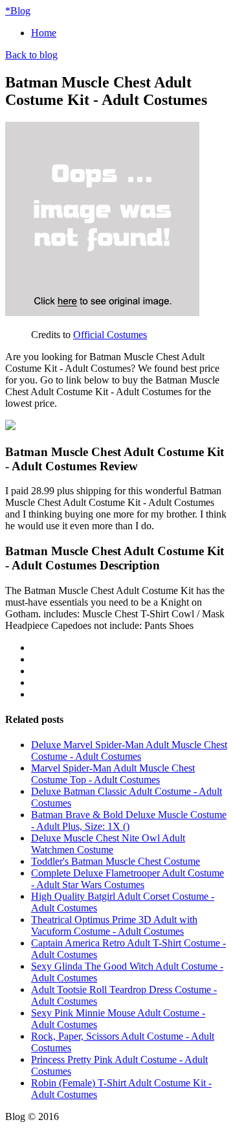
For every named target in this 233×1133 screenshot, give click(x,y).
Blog (17, 10)
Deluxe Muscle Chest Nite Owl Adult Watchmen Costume (108, 843)
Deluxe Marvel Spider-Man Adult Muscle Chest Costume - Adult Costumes (129, 750)
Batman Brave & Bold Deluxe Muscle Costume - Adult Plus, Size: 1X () (129, 820)
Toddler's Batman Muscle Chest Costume (115, 861)
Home (43, 32)
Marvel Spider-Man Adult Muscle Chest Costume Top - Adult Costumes (113, 773)
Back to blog (31, 54)
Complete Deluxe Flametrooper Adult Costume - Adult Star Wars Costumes (127, 878)
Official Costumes (110, 334)
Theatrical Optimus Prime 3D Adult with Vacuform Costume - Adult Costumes (114, 925)
